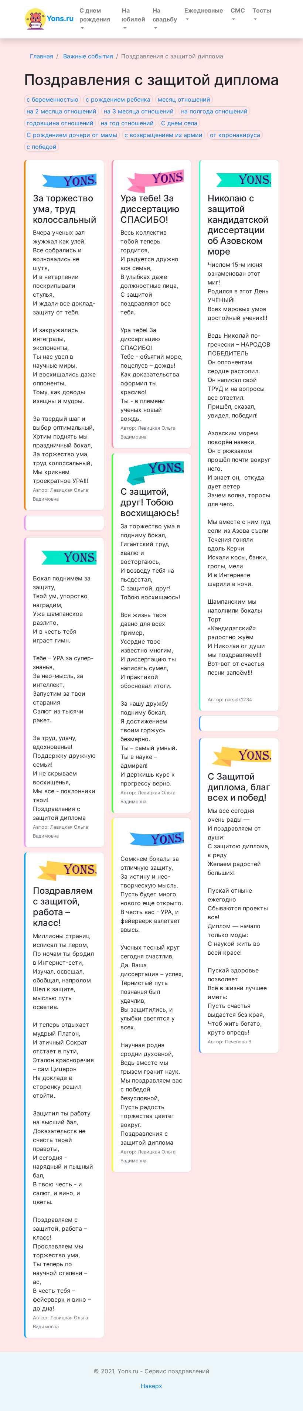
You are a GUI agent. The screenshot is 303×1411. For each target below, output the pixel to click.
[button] (97, 19)
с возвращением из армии (163, 135)
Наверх (151, 1386)
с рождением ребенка (118, 99)
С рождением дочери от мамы (72, 135)
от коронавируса (235, 135)
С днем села (179, 123)
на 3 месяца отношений (139, 111)
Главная (41, 56)
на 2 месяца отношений (61, 111)
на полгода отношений (214, 111)
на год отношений (127, 123)
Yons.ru (60, 18)
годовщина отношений (60, 123)
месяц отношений (184, 99)
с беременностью (52, 99)
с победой (42, 146)
